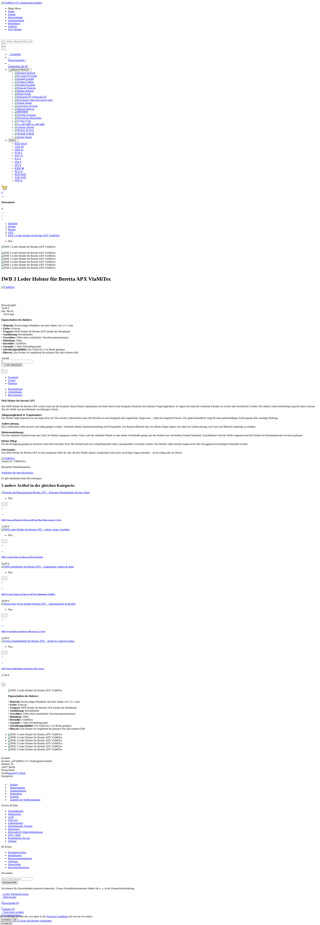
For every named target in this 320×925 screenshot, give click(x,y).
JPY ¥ (18, 165)
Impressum (14, 829)
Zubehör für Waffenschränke (25, 799)
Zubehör (14, 796)
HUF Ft (19, 155)
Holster (14, 784)
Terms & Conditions (57, 916)
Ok (15, 919)
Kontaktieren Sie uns (19, 838)
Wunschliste (14, 864)
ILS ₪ (18, 158)
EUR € (18, 152)
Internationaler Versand (20, 826)
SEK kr (19, 180)
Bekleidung (16, 793)
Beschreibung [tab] (15, 389)
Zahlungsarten (15, 823)
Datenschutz (14, 814)
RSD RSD (20, 174)
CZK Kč (19, 146)
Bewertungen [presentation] (15, 395)
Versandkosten (15, 811)
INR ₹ (18, 162)
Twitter (12, 380)
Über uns (13, 820)
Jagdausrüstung (18, 790)
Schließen (6, 919)
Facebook (13, 377)
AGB (11, 817)
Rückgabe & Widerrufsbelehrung (25, 832)
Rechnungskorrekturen (20, 858)
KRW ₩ (19, 168)
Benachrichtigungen (18, 867)
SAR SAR (20, 177)
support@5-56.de (16, 773)
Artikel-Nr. (7, 461)
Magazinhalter (17, 787)
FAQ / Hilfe (14, 835)
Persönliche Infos (17, 852)
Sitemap (12, 841)
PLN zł (18, 171)
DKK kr (19, 149)
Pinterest (12, 383)
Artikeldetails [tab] (15, 392)
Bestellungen (15, 855)
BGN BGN (21, 143)
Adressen (13, 861)
